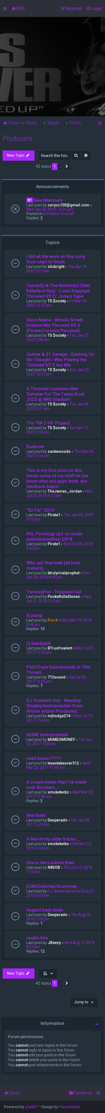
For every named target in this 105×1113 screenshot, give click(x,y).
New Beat (36, 815)
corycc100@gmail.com (68, 205)
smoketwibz (58, 792)
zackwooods (59, 451)
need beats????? (43, 758)
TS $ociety (57, 301)
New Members (48, 200)
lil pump (34, 615)
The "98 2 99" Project (48, 423)
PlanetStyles (69, 1107)
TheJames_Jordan (65, 491)
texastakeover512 (63, 763)
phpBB (30, 1107)
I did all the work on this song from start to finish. (55, 259)
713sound (56, 677)
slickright (56, 266)
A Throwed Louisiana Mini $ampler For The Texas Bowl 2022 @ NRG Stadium (55, 394)
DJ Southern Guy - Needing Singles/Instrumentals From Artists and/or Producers (54, 706)
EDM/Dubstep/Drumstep (51, 886)
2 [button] (61, 166)
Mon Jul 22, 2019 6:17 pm (59, 493)
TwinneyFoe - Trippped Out (53, 591)
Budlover (35, 446)
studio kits (37, 937)
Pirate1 (54, 515)
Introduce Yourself (59, 213)
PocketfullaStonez (64, 596)
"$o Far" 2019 (40, 510)
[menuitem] (18, 8)
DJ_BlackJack (60, 891)
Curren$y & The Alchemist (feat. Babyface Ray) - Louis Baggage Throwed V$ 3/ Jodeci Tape (58, 291)
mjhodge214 (59, 716)
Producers (18, 138)
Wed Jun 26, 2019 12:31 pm (49, 209)
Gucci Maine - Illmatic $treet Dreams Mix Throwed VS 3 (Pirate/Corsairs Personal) (54, 325)
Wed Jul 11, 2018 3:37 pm (58, 598)
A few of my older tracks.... (53, 839)
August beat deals (44, 910)
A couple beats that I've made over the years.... (56, 784)
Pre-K (53, 620)
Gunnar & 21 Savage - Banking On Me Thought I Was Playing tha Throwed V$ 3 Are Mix (60, 359)
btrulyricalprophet (63, 573)
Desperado (57, 820)
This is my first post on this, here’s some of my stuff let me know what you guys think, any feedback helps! (57, 478)
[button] (66, 166)
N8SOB (54, 867)
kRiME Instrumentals (47, 734)
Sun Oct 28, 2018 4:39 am (58, 575)
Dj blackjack (38, 643)
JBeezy (54, 942)
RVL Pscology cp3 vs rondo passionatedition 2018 (54, 536)
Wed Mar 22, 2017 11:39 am (58, 765)
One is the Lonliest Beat (50, 862)
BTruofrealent (60, 648)
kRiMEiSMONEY (61, 739)
